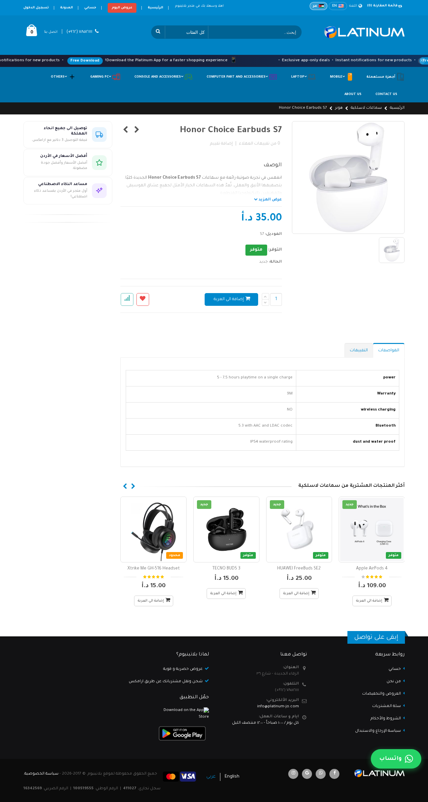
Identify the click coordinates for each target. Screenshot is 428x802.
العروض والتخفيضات (381, 694)
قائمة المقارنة (382, 6)
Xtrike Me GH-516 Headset (153, 568)
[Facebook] (334, 774)
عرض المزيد (269, 200)
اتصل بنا (51, 32)
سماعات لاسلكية (366, 108)
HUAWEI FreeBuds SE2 (299, 568)
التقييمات (359, 350)
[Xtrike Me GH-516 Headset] (153, 529)
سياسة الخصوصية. (41, 774)
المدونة (66, 8)
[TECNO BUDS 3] (226, 529)
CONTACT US (386, 94)
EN (334, 6)
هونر (339, 108)
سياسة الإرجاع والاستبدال (378, 731)
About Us (352, 94)
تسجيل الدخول (36, 8)
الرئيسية (155, 8)
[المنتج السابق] (137, 131)
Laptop (299, 77)
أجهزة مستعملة (381, 77)
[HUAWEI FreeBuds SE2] (299, 529)
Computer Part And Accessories (238, 77)
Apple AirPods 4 (372, 568)
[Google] (307, 774)
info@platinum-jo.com (278, 707)
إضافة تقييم (221, 144)
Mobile (338, 77)
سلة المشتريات (386, 706)
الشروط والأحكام (385, 719)
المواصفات (388, 350)
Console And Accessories (159, 77)
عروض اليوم (122, 8)
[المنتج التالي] (125, 131)
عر (315, 6)
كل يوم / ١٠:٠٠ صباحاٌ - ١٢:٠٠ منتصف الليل (265, 723)
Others (59, 77)
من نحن (394, 682)
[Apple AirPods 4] (372, 529)
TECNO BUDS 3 (226, 568)
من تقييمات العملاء (259, 144)
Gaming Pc (101, 77)
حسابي (90, 8)
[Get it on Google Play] (165, 733)
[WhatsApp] (321, 774)
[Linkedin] (293, 774)
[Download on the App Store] (165, 713)
